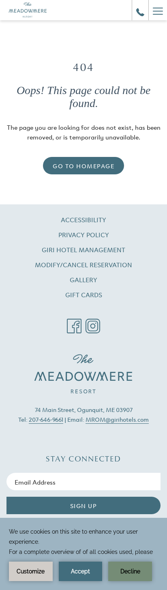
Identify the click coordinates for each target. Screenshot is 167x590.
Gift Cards (94, 295)
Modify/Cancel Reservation (94, 265)
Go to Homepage (83, 165)
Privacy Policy (83, 234)
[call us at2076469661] (140, 10)
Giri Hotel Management (94, 250)
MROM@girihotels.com (117, 419)
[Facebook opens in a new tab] (74, 323)
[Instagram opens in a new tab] (93, 323)
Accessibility (83, 219)
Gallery (83, 279)
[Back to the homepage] (27, 10)
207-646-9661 (46, 419)
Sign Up (83, 505)
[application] (83, 554)
